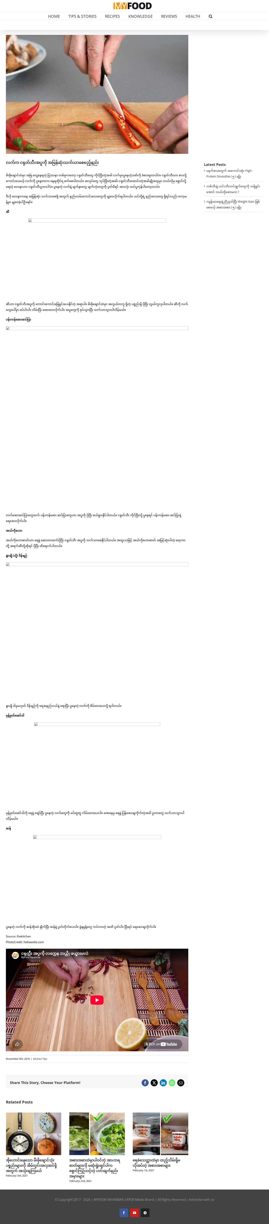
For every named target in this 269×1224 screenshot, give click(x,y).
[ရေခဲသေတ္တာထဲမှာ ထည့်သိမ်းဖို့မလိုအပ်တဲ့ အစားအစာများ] (97, 1114)
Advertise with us (201, 1199)
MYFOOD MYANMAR (108, 1199)
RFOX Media (135, 1199)
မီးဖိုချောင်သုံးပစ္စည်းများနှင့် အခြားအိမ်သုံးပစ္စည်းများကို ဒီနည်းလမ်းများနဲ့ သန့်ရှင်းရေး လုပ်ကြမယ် (160, 1165)
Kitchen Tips (40, 1059)
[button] (210, 16)
